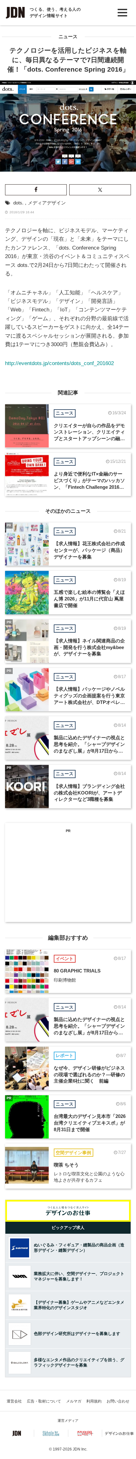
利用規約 (94, 1401)
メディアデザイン (47, 202)
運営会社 (14, 1401)
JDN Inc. (80, 1449)
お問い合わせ (118, 1401)
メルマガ (73, 1401)
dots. (18, 202)
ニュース (68, 36)
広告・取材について (44, 1401)
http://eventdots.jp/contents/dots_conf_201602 (59, 363)
